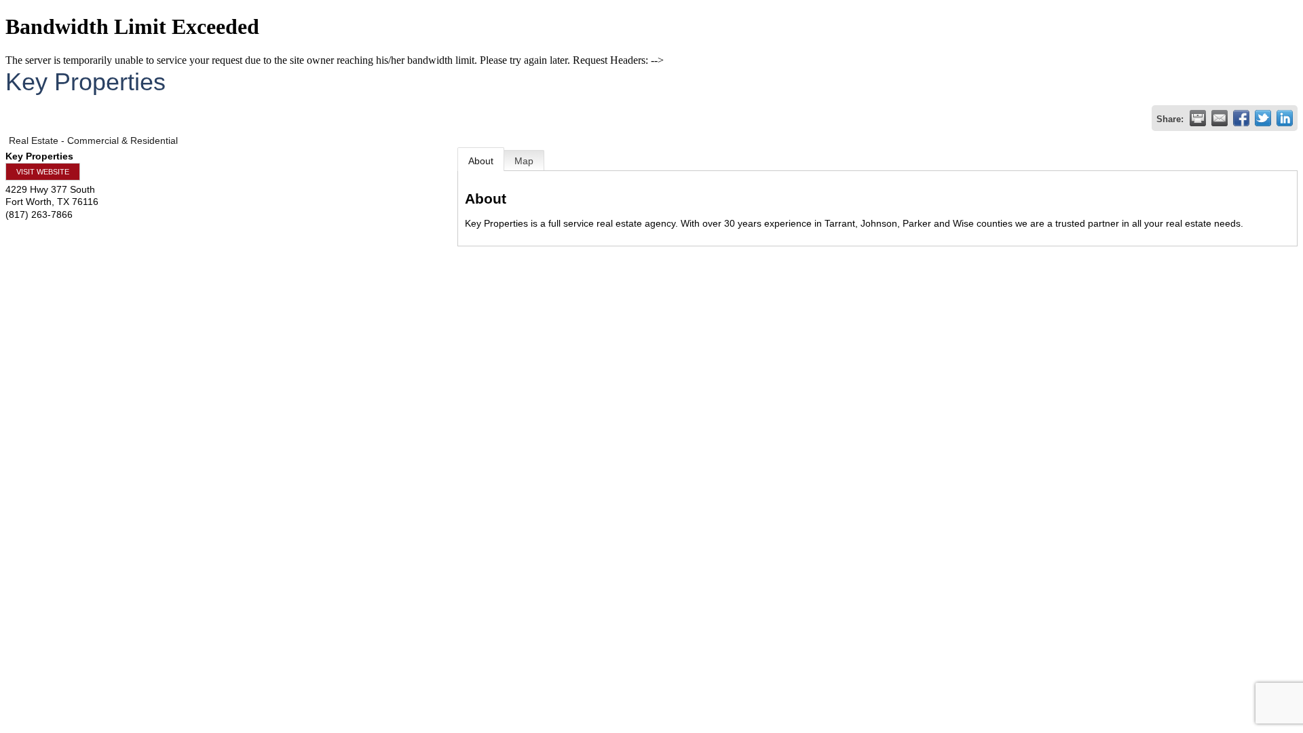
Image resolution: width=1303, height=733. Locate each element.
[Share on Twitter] (1263, 118)
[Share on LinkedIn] (1285, 118)
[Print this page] (1198, 118)
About (480, 160)
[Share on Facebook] (1241, 118)
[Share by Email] (1219, 118)
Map (523, 160)
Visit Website (42, 172)
